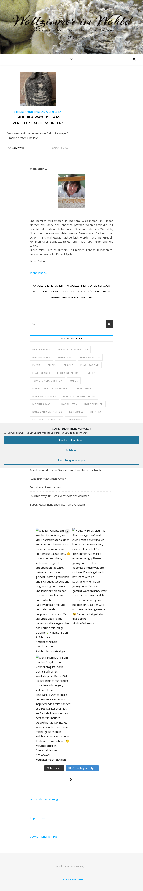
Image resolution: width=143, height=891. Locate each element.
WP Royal (81, 866)
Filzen (52, 365)
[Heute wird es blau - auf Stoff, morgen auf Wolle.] (89, 577)
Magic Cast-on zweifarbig (51, 388)
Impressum (37, 818)
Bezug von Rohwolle (73, 349)
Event (36, 365)
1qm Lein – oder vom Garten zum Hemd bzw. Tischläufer (66, 470)
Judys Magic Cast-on (47, 380)
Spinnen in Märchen (46, 419)
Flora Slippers (68, 372)
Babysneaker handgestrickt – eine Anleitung (58, 504)
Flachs (69, 365)
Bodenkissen (41, 357)
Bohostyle (65, 357)
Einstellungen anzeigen (71, 460)
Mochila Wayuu (43, 404)
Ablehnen (71, 450)
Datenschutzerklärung (44, 799)
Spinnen (96, 411)
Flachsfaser (41, 372)
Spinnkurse (76, 419)
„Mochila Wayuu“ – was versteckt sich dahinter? (60, 496)
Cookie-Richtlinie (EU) (43, 836)
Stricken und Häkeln (29, 112)
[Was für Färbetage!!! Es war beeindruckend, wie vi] (53, 590)
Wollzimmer (18, 147)
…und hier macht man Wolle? (48, 478)
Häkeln (91, 372)
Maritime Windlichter (79, 396)
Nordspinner (93, 404)
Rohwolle (76, 411)
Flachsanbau (89, 365)
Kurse (74, 380)
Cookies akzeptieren (71, 440)
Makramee (84, 388)
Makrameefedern (44, 396)
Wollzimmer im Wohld (72, 20)
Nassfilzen (69, 404)
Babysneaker (41, 349)
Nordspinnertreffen (47, 411)
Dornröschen (90, 357)
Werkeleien (54, 112)
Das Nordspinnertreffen (45, 487)
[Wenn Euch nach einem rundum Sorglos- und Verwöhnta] (53, 708)
